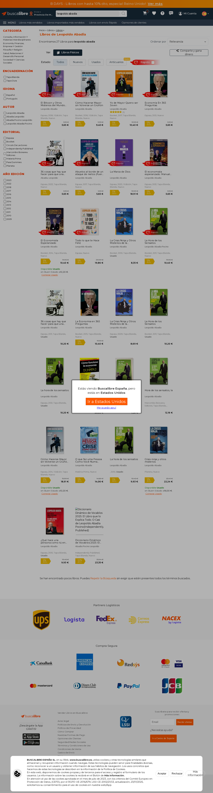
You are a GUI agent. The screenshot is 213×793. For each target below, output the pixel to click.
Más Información (195, 773)
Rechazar (177, 773)
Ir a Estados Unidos (106, 401)
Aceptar (162, 773)
